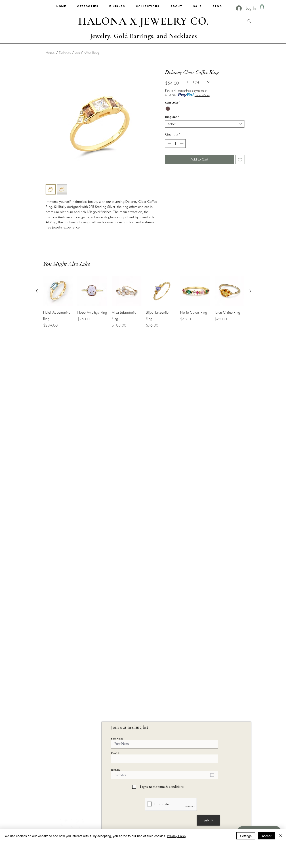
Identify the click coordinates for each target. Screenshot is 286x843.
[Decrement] (169, 143)
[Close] (280, 835)
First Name (117, 738)
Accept (266, 836)
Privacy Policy (176, 836)
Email (114, 753)
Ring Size (172, 116)
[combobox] (204, 124)
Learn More (202, 95)
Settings (246, 836)
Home (50, 52)
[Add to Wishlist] (240, 159)
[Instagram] (64, 823)
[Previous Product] (37, 291)
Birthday (115, 769)
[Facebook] (75, 823)
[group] (143, 302)
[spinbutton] (175, 143)
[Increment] (182, 143)
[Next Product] (250, 291)
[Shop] (262, 7)
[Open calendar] (212, 775)
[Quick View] (58, 291)
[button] (93, 6)
